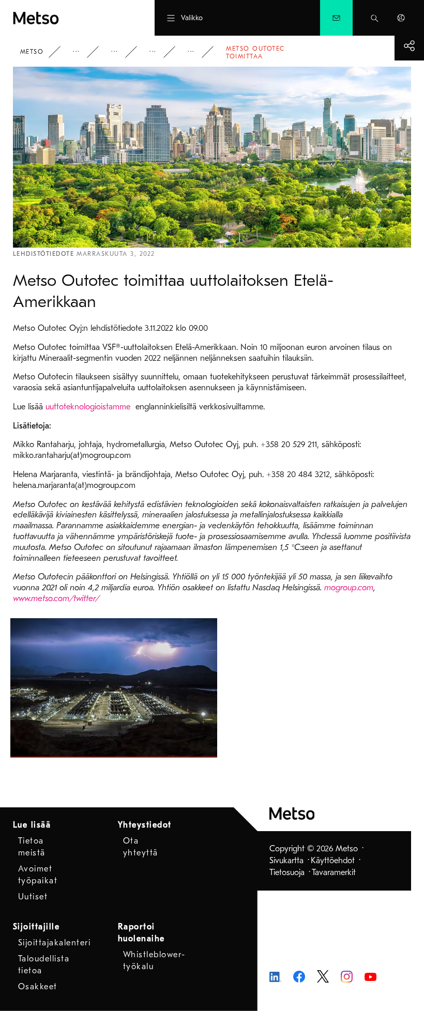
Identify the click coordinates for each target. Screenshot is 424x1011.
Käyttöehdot (333, 860)
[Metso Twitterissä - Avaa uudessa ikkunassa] (323, 976)
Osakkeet (37, 986)
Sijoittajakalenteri (54, 942)
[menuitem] (336, 18)
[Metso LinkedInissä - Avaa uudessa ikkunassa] (275, 976)
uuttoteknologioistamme (89, 406)
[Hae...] (374, 18)
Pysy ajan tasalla (121, 52)
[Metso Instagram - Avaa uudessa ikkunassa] (347, 976)
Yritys (83, 52)
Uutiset (159, 52)
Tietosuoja (287, 872)
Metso (32, 51)
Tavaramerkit (334, 872)
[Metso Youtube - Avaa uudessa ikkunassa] (370, 976)
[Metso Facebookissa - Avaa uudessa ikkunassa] (299, 976)
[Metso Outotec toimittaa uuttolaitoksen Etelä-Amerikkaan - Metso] (64, 18)
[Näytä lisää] (409, 45)
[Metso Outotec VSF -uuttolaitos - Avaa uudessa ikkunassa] (113, 688)
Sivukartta (286, 860)
